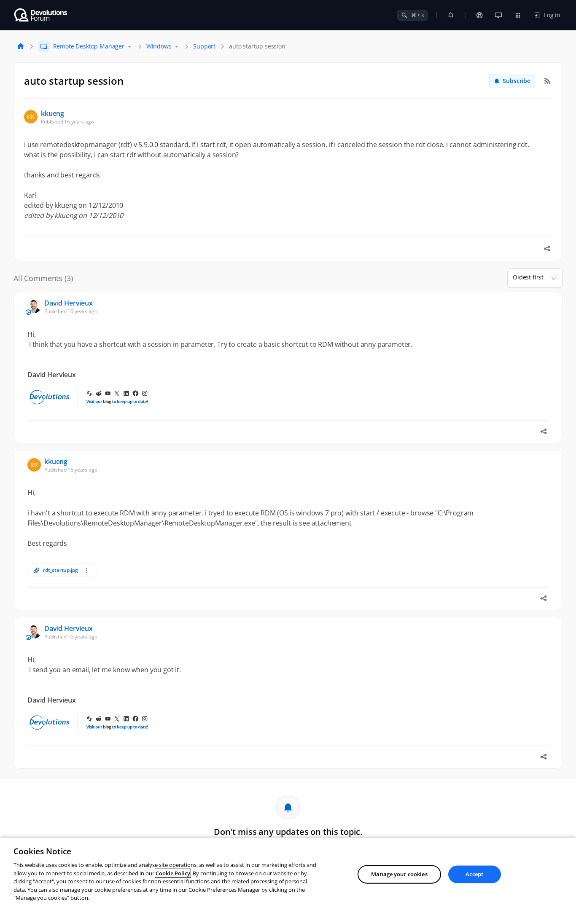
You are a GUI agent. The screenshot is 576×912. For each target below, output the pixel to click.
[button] (550, 278)
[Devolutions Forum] (41, 15)
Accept (474, 874)
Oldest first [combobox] (528, 277)
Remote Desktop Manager (88, 46)
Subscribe (516, 81)
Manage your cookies (399, 874)
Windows (159, 46)
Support (204, 46)
